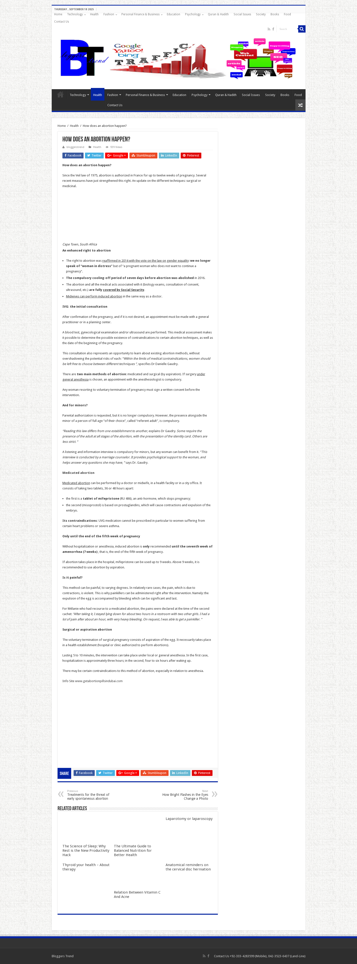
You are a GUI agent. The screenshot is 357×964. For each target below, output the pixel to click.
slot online (69, 712)
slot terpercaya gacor (77, 739)
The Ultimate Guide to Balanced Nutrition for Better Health (133, 850)
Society (261, 14)
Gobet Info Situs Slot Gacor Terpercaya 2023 (93, 733)
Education (173, 14)
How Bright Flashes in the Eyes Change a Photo (185, 795)
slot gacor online (74, 707)
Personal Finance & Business (140, 14)
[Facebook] (273, 29)
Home (58, 14)
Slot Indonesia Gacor (77, 723)
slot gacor (69, 717)
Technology (75, 14)
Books (275, 14)
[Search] (302, 29)
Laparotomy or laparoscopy (189, 818)
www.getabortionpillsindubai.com (99, 681)
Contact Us (61, 21)
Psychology (193, 14)
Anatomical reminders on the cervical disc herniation (188, 867)
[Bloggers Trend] (178, 57)
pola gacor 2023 (73, 760)
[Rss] (269, 29)
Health (94, 14)
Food (287, 14)
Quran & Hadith (218, 14)
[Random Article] (300, 105)
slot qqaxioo (71, 755)
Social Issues (242, 14)
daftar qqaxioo (73, 749)
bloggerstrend (75, 147)
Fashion (108, 14)
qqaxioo (68, 744)
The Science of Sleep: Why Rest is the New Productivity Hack (85, 850)
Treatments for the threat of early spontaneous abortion (88, 795)
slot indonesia (72, 728)
